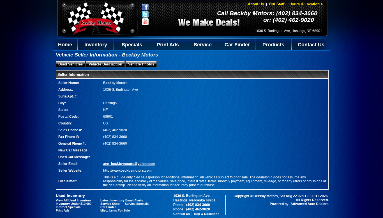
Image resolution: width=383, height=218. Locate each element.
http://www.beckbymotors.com (127, 170)
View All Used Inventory (73, 200)
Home (65, 44)
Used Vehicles (70, 64)
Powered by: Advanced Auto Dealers (299, 204)
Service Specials (137, 203)
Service (203, 44)
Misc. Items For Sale (115, 210)
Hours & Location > (306, 4)
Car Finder (237, 44)
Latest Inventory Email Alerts (121, 200)
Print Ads (168, 44)
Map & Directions (206, 213)
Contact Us (311, 44)
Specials (132, 44)
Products (273, 44)
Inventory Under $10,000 (73, 203)
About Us (256, 4)
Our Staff (276, 4)
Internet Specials (68, 207)
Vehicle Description (105, 64)
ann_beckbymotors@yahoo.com (129, 164)
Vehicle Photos (141, 64)
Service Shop (110, 203)
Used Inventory (70, 195)
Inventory (95, 44)
